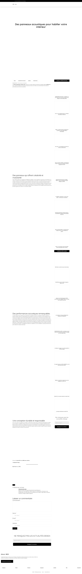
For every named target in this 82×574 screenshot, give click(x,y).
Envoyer (14, 528)
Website (15, 523)
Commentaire (16, 500)
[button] (15, 4)
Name (14, 513)
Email (14, 518)
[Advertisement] (41, 14)
